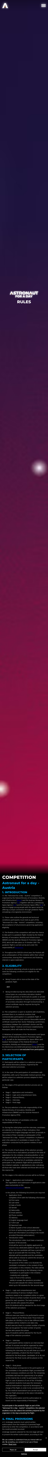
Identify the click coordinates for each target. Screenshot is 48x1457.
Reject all (13, 1450)
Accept (35, 1450)
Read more (12, 1444)
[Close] (45, 1439)
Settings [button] (24, 1454)
